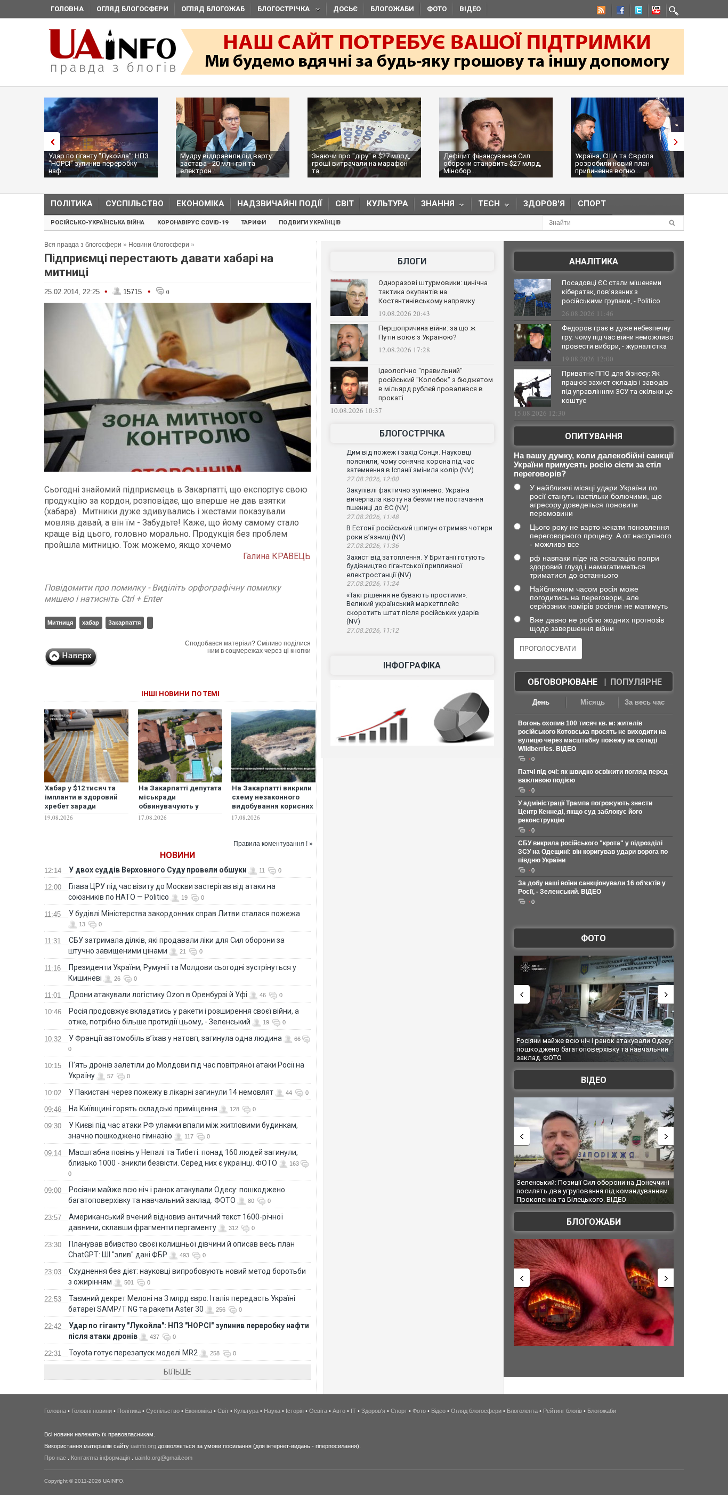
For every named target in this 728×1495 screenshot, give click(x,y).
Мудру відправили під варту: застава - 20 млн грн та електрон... (226, 163)
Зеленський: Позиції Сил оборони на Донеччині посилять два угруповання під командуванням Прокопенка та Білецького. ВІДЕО (592, 1190)
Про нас (55, 1457)
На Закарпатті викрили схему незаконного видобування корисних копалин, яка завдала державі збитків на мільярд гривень (272, 810)
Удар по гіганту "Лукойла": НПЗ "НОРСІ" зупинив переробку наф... (98, 163)
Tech (486, 206)
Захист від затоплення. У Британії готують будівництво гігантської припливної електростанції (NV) (415, 566)
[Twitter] (636, 12)
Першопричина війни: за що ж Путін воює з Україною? (426, 332)
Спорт (592, 203)
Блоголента (522, 1411)
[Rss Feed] (600, 12)
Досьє (345, 9)
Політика (72, 203)
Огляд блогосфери (132, 9)
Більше (177, 1372)
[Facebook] (618, 12)
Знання (435, 206)
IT (353, 1411)
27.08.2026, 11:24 (372, 583)
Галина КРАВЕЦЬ (277, 556)
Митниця (60, 622)
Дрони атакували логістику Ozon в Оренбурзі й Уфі (158, 994)
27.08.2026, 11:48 (372, 517)
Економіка (200, 203)
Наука (272, 1411)
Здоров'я (544, 203)
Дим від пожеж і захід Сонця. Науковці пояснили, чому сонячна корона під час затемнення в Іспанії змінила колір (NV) (410, 461)
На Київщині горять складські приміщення (143, 1108)
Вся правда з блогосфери (83, 244)
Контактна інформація (100, 1457)
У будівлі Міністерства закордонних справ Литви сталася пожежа (184, 913)
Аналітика (593, 261)
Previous (49, 141)
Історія (295, 1411)
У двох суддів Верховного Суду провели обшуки (158, 870)
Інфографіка (412, 665)
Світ (344, 203)
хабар (90, 622)
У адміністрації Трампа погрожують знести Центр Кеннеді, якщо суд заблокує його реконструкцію (585, 811)
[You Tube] (654, 12)
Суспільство (135, 203)
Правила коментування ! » (273, 843)
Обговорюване (562, 682)
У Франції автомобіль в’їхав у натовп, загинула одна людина (175, 1038)
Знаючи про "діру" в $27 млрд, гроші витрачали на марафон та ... (361, 163)
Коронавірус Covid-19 (192, 222)
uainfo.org (143, 1446)
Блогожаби (392, 9)
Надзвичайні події (279, 203)
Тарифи (253, 222)
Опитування (593, 436)
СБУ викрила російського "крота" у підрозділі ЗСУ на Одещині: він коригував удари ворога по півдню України (593, 851)
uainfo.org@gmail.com (163, 1457)
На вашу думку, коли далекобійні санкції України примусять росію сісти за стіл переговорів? (593, 464)
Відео (470, 9)
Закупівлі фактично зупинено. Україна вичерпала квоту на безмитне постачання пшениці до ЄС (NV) (414, 499)
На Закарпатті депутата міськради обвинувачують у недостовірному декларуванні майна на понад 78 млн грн (180, 810)
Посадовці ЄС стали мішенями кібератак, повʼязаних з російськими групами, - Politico (611, 292)
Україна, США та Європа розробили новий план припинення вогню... (614, 163)
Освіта (318, 1411)
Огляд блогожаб (213, 9)
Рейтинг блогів (562, 1411)
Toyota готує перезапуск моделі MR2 (133, 1352)
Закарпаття (124, 622)
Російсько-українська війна (97, 222)
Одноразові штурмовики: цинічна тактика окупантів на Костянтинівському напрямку (433, 292)
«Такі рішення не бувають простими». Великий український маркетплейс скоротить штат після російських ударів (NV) (412, 608)
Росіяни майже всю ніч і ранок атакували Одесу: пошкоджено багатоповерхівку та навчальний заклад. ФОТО (594, 1049)
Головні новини (91, 1411)
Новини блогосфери (158, 244)
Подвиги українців (310, 222)
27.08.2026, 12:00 (372, 479)
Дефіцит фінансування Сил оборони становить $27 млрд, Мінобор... (492, 163)
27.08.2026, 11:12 (372, 630)
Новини (177, 855)
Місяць (592, 702)
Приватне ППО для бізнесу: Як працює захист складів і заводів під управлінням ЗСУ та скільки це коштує (617, 387)
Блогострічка (280, 10)
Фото (437, 9)
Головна (67, 9)
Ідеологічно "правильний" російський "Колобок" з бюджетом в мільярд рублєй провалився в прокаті (435, 384)
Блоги (412, 261)
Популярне (636, 682)
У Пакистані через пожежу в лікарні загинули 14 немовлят (171, 1092)
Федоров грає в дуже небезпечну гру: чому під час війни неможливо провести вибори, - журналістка (618, 337)
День (540, 702)
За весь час (645, 702)
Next (678, 141)
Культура (387, 203)
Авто (339, 1411)
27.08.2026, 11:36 (372, 545)
